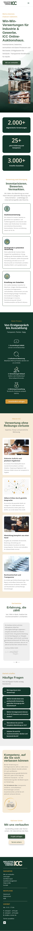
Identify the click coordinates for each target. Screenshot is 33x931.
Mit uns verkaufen (8, 874)
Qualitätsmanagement (10, 881)
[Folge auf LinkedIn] (4, 922)
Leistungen (6, 876)
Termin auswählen (8, 918)
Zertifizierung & (8, 879)
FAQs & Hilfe (7, 883)
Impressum (6, 894)
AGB (4, 898)
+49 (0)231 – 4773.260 (11, 911)
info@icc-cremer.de (10, 915)
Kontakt (5, 885)
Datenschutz (7, 896)
